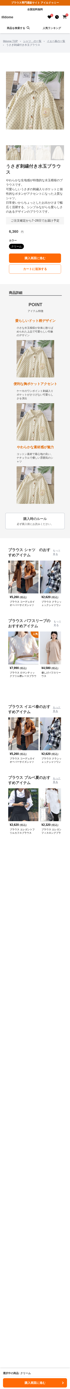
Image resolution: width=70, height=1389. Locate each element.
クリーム (16, 246)
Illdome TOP (10, 41)
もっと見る (57, 552)
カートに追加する (35, 268)
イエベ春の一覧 (56, 41)
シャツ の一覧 (32, 41)
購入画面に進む (35, 258)
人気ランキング (52, 28)
